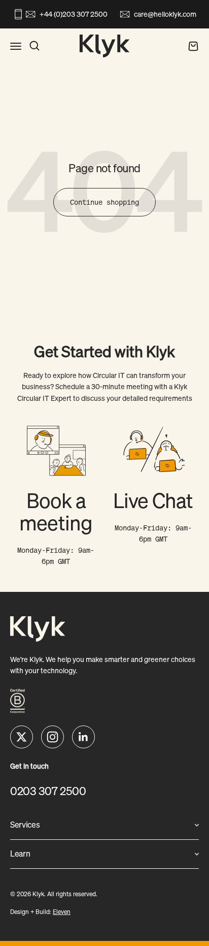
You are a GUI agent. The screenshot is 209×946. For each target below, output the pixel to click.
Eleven (62, 912)
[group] (56, 493)
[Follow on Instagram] (52, 737)
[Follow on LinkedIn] (83, 737)
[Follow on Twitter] (21, 737)
